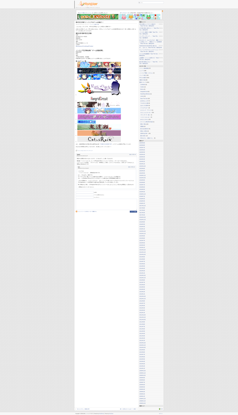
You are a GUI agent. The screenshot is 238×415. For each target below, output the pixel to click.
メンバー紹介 (142, 75)
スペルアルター (144, 108)
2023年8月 (142, 168)
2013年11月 (142, 277)
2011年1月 (142, 340)
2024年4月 (142, 159)
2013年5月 (142, 287)
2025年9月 (142, 143)
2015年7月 (142, 240)
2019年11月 (142, 175)
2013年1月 (142, 294)
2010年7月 (142, 354)
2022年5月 (142, 173)
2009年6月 (142, 384)
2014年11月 (142, 252)
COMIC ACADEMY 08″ (106, 144)
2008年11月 (142, 401)
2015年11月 (142, 233)
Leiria (141, 96)
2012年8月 (142, 301)
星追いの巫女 (143, 131)
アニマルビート (125, 12)
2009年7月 (142, 382)
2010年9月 (142, 349)
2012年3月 (142, 310)
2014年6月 (142, 263)
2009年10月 (142, 375)
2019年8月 (142, 182)
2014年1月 (142, 273)
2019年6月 (142, 187)
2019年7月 (142, 184)
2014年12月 (142, 250)
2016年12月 (142, 217)
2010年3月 (142, 363)
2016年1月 (142, 229)
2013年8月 (142, 280)
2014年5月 (142, 266)
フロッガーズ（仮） (145, 114)
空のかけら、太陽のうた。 (147, 138)
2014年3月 (142, 270)
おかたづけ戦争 (144, 105)
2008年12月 (142, 398)
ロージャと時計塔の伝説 (146, 121)
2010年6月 (142, 356)
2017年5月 (142, 212)
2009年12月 (142, 370)
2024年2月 (142, 161)
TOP (162, 409)
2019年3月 (142, 191)
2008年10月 (142, 403)
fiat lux (142, 89)
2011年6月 (142, 329)
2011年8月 (142, 324)
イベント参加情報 (143, 68)
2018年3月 (142, 201)
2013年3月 (142, 289)
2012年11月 (142, 298)
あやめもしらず (144, 101)
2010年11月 (142, 345)
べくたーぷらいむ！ (145, 117)
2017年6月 (142, 210)
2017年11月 (142, 205)
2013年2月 (142, 291)
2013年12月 (142, 275)
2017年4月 (142, 215)
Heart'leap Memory (145, 94)
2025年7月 (142, 147)
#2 (134, 166)
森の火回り (143, 135)
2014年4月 (142, 268)
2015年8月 (142, 238)
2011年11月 (142, 317)
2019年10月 (142, 177)
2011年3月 (142, 336)
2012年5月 (142, 305)
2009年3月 (142, 391)
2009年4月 (142, 389)
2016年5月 (142, 224)
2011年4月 (142, 333)
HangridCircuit (144, 91)
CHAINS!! (142, 84)
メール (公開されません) (99, 194)
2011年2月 (142, 338)
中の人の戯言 (142, 77)
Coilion (142, 87)
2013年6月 (142, 284)
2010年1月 (142, 368)
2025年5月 (142, 152)
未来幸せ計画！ (144, 133)
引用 (133, 154)
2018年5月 (142, 198)
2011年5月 (142, 331)
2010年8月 (142, 352)
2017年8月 (142, 208)
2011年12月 (142, 315)
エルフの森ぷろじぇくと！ (85, 12)
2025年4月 (142, 154)
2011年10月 (142, 319)
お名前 (95, 192)
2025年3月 (142, 157)
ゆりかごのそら (144, 119)
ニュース (92, 24)
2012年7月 (142, 303)
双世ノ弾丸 (143, 124)
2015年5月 (142, 243)
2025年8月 (142, 145)
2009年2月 (142, 394)
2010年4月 (142, 361)
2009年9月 (142, 377)
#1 (135, 154)
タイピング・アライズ (146, 110)
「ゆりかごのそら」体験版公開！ (83, 409)
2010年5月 (142, 359)
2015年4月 (142, 245)
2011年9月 (142, 322)
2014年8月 (142, 259)
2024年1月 (142, 163)
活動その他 (96, 24)
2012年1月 (142, 312)
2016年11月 (142, 219)
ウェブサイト (96, 197)
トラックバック (89, 150)
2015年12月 (142, 231)
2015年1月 (142, 247)
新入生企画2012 (144, 128)
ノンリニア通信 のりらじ (146, 73)
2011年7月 (142, 326)
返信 (130, 154)
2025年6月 (142, 150)
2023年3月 (142, 170)
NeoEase (111, 413)
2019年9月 (142, 180)
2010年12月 (142, 342)
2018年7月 (142, 196)
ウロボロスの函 (144, 103)
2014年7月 (142, 261)
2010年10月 (142, 347)
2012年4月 (142, 308)
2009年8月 (142, 380)
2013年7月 (142, 282)
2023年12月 (142, 166)
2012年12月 (142, 296)
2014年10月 (142, 254)
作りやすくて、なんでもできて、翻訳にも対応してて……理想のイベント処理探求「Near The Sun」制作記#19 (150, 42)
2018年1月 (142, 203)
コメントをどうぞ (81, 150)
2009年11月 (142, 373)
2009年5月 (142, 387)
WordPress (101, 413)
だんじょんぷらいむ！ (146, 112)
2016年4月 (142, 226)
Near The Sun (143, 98)
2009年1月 (142, 396)
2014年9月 (142, 256)
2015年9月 (142, 236)
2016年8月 (142, 222)
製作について (142, 82)
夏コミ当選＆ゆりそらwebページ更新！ (128, 409)
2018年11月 (142, 194)
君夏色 (142, 126)
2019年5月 (142, 189)
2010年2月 (142, 366)
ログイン (161, 413)
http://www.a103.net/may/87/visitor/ (84, 46)
